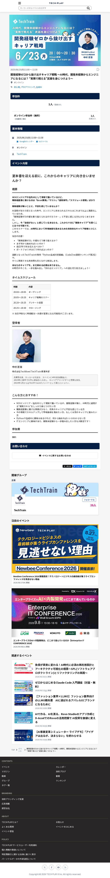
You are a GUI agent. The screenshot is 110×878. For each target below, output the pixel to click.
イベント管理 (8, 831)
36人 (93, 505)
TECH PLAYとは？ (10, 822)
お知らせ (60, 822)
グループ (6, 780)
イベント (20, 750)
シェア (78, 466)
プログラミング (28, 87)
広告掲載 (6, 803)
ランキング (61, 780)
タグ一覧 (6, 785)
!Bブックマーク (90, 466)
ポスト (68, 466)
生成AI (39, 87)
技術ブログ (61, 771)
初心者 (17, 87)
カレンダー (61, 766)
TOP (13, 750)
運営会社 (6, 808)
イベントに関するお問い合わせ (56, 455)
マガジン (6, 771)
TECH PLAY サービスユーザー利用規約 (19, 845)
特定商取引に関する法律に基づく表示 (19, 854)
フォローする (89, 499)
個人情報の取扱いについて (14, 849)
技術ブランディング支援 (13, 799)
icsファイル (43, 141)
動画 (4, 776)
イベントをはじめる (65, 826)
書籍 (58, 776)
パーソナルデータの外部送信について (19, 858)
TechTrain (22, 154)
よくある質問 (8, 826)
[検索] (88, 8)
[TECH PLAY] (56, 3)
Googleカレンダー (26, 141)
